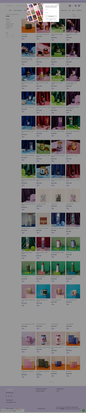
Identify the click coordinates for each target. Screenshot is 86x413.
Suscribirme (51, 16)
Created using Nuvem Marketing (51, 21)
